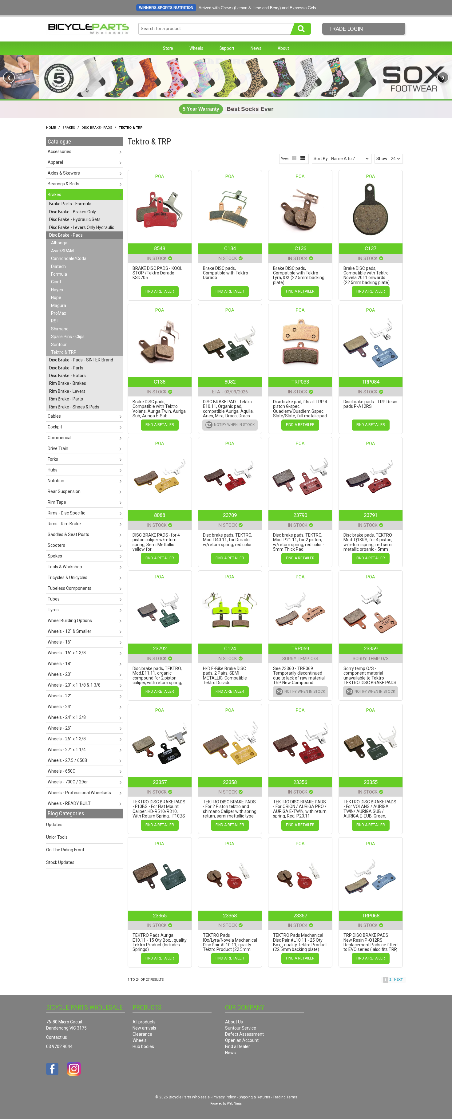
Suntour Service (240, 1028)
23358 (230, 782)
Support (227, 48)
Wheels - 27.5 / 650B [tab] (67, 760)
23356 (300, 782)
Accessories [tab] (59, 151)
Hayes (57, 289)
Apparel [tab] (55, 162)
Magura (58, 305)
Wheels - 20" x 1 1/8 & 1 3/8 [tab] (74, 685)
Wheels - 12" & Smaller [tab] (69, 631)
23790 (300, 515)
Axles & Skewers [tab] (64, 173)
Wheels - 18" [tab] (60, 663)
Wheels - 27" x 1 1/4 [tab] (67, 749)
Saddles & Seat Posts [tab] (68, 534)
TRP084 (370, 382)
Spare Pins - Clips (68, 336)
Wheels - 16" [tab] (60, 642)
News (256, 48)
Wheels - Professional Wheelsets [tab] (79, 792)
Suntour (59, 344)
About (283, 48)
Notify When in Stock (234, 425)
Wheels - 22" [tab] (60, 695)
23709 (230, 515)
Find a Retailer (159, 291)
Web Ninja (234, 1103)
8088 (159, 515)
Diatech (58, 266)
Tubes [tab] (54, 599)
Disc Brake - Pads (96, 128)
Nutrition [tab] (56, 480)
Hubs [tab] (52, 469)
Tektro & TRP (64, 352)
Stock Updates (60, 862)
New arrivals (144, 1028)
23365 (160, 915)
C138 (159, 382)
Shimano (60, 328)
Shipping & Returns (254, 1097)
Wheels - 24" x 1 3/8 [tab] (67, 717)
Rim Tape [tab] (57, 502)
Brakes (68, 128)
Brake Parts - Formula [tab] (70, 203)
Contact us (56, 1037)
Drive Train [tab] (58, 448)
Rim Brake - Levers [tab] (67, 391)
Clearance (142, 1034)
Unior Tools (57, 837)
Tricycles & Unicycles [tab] (67, 577)
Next (398, 980)
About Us (234, 1021)
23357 (160, 782)
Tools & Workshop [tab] (65, 566)
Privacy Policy (224, 1097)
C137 (370, 248)
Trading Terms (285, 1097)
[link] (226, 77)
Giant (56, 281)
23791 (371, 515)
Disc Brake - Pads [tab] (66, 235)
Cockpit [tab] (55, 426)
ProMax (58, 313)
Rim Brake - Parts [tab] (66, 398)
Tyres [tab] (53, 609)
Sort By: (321, 158)
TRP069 (300, 648)
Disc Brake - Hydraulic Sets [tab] (75, 219)
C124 (230, 648)
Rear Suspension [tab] (64, 491)
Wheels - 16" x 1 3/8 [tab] (67, 652)
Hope (56, 297)
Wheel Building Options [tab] (70, 620)
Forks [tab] (53, 459)
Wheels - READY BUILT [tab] (69, 803)
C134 (230, 248)
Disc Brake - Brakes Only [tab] (72, 211)
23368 (230, 915)
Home (51, 128)
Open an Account (242, 1040)
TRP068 (370, 915)
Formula (59, 274)
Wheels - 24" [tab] (60, 706)
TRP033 (300, 382)
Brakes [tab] (54, 194)
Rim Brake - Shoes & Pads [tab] (74, 406)
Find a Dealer (237, 1046)
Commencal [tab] (59, 437)
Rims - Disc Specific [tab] (66, 512)
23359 (371, 648)
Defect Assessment (244, 1034)
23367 (300, 915)
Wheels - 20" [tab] (60, 674)
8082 (230, 382)
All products (144, 1021)
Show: (382, 158)
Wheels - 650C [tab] (61, 771)
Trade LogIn (346, 29)
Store (168, 48)
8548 (159, 248)
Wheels (196, 48)
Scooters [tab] (56, 545)
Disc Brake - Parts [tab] (66, 367)
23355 (371, 782)
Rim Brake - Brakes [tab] (67, 383)
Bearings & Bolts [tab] (63, 183)
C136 (300, 248)
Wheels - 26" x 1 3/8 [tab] (67, 738)
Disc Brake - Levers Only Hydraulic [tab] (81, 227)
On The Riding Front (65, 849)
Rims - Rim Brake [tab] (64, 523)
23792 (160, 648)
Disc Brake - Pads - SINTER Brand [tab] (81, 359)
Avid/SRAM (62, 250)
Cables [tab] (54, 416)
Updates (54, 824)
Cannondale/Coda (68, 258)
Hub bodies (143, 1046)
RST (55, 320)
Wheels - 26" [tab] (60, 728)
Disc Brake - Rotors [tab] (67, 375)
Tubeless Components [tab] (69, 588)
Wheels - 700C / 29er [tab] (68, 781)
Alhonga (59, 242)
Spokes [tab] (55, 556)
